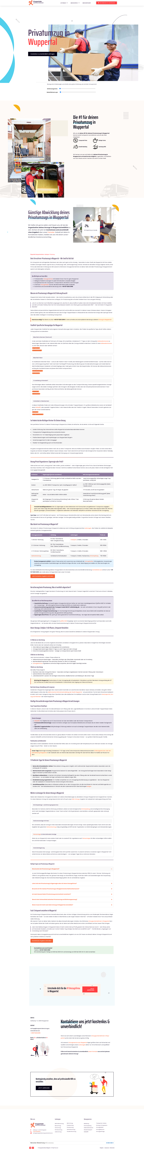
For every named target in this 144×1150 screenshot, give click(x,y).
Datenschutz (112, 1148)
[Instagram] (33, 1148)
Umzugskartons (37, 663)
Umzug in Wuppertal (105, 319)
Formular (51, 232)
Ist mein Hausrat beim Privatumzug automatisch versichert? (51, 894)
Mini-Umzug (75, 799)
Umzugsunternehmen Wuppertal (44, 1148)
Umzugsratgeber (86, 3)
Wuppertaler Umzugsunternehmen (37, 254)
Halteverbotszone (103, 341)
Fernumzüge (37, 834)
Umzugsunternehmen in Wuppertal (99, 921)
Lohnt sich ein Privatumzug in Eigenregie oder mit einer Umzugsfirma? (54, 883)
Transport (73, 540)
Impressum (107, 1148)
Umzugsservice (74, 3)
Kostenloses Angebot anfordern (41, 941)
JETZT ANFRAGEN (44, 1088)
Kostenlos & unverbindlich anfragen (43, 54)
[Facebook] (30, 1148)
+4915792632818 (35, 1033)
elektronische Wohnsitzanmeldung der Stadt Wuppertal (65, 692)
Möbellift (38, 407)
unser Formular (92, 1051)
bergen (89, 786)
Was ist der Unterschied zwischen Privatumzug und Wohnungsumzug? (54, 899)
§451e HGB (63, 621)
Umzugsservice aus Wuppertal (78, 1042)
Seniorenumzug (36, 556)
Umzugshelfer (45, 284)
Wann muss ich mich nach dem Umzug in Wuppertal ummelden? (52, 905)
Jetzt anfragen (90, 989)
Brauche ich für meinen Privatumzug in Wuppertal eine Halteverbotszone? (55, 889)
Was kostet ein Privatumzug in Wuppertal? (45, 869)
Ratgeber (101, 1148)
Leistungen (63, 3)
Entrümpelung (94, 556)
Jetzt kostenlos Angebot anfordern (42, 576)
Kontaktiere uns (97, 570)
